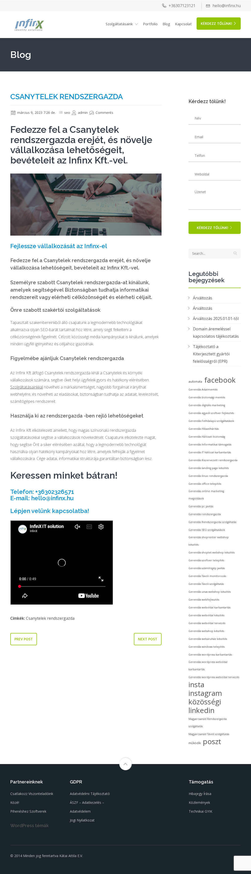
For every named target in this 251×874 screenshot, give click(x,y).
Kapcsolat (183, 23)
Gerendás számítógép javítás (206, 568)
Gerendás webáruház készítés (207, 639)
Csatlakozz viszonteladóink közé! (31, 798)
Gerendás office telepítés (204, 483)
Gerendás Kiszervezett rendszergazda (213, 460)
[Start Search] (235, 253)
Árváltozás (202, 298)
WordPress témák (29, 825)
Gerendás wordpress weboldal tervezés (213, 677)
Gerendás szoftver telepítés (206, 560)
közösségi (204, 701)
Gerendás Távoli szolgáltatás (206, 584)
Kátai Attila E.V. (71, 855)
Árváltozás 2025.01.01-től (216, 318)
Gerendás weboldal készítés (206, 615)
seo (67, 112)
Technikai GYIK (200, 811)
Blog (166, 23)
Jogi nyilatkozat (82, 820)
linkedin (201, 710)
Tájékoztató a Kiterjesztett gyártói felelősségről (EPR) (211, 354)
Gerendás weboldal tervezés (206, 623)
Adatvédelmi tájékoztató (90, 793)
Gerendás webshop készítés (206, 631)
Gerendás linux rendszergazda (208, 476)
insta (196, 684)
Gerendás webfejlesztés (203, 599)
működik (194, 743)
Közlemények (199, 802)
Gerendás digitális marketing (206, 405)
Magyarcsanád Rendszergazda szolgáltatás (207, 722)
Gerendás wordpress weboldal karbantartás (207, 665)
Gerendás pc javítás (200, 506)
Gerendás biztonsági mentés (206, 397)
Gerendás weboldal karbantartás (209, 607)
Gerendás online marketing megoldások (206, 494)
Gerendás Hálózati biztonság (206, 436)
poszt (212, 741)
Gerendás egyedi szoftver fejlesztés (211, 413)
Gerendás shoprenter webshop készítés (208, 541)
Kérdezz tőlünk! (216, 23)
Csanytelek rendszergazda (50, 618)
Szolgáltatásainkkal (26, 387)
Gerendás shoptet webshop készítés (211, 552)
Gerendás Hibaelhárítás (203, 428)
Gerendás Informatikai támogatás (209, 444)
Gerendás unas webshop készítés (209, 591)
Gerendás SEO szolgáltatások (206, 530)
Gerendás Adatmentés (202, 389)
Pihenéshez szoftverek (28, 811)
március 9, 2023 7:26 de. (36, 112)
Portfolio (150, 23)
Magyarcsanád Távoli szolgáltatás (208, 734)
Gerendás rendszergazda (204, 514)
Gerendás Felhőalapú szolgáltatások (211, 421)
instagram (205, 693)
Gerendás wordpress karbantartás (210, 654)
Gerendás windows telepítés (206, 646)
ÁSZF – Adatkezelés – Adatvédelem (87, 807)
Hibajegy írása (200, 793)
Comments (104, 112)
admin (82, 112)
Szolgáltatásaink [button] (119, 23)
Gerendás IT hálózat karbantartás (209, 452)
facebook (220, 380)
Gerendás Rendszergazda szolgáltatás (212, 522)
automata (195, 381)
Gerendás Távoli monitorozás (207, 576)
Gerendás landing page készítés (208, 468)
